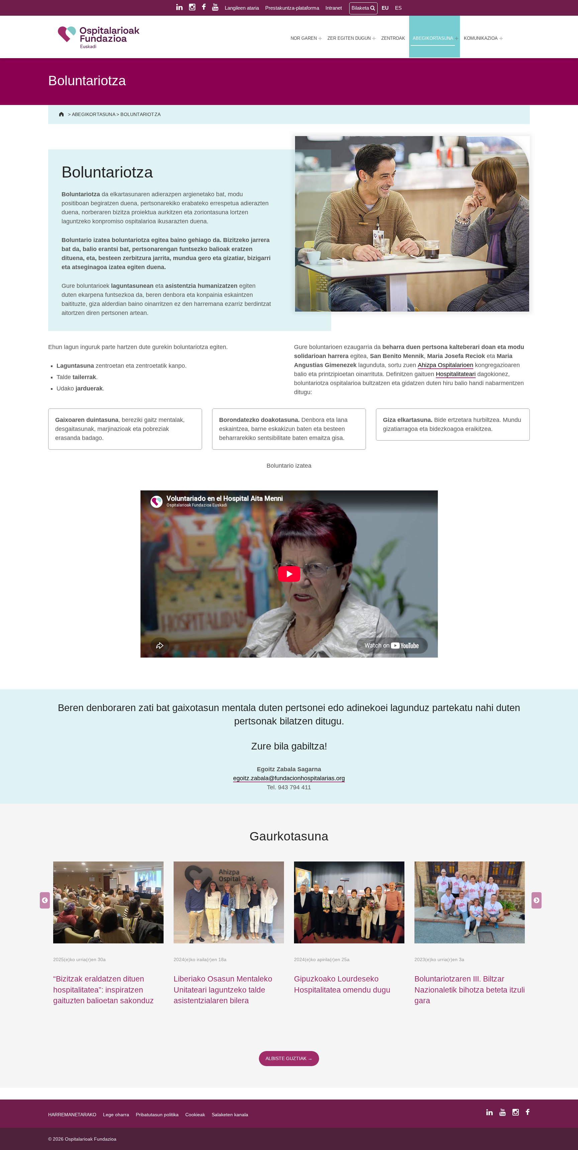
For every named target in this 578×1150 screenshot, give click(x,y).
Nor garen (304, 38)
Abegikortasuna (433, 38)
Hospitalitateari (456, 374)
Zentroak (393, 38)
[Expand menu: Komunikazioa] (501, 38)
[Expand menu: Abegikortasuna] (456, 38)
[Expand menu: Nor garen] (320, 38)
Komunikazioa (481, 38)
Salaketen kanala (230, 1114)
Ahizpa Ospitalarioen (445, 365)
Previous (43, 901)
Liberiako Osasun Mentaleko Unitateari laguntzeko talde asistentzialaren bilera (223, 989)
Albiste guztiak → (289, 1058)
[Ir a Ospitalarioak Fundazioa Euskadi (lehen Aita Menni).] (62, 114)
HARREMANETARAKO (72, 1114)
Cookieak (195, 1114)
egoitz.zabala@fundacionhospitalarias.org (289, 778)
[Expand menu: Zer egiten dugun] (374, 38)
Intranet (333, 8)
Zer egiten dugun (349, 38)
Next (535, 901)
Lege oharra (116, 1114)
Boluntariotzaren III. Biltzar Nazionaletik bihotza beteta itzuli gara (469, 989)
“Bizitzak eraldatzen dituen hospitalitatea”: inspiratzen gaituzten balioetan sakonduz (103, 989)
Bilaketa (361, 8)
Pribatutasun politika (157, 1114)
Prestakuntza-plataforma (292, 8)
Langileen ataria (242, 8)
